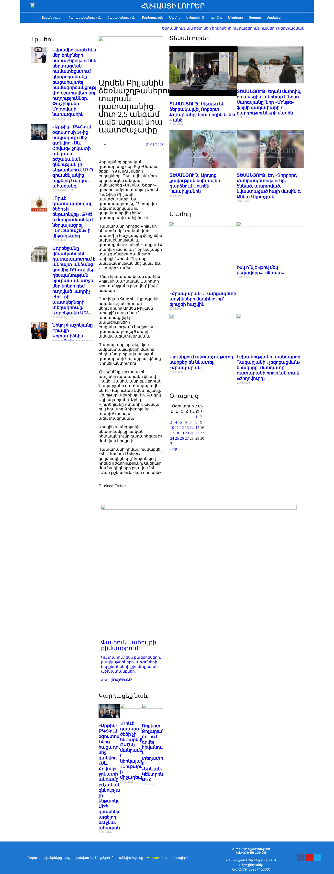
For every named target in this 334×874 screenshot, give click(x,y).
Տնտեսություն (152, 17)
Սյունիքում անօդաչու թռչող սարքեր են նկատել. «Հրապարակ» (201, 362)
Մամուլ (174, 17)
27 (187, 438)
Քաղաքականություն (84, 17)
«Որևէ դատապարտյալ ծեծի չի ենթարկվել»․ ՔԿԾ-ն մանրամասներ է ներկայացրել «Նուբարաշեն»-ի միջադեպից (139, 750)
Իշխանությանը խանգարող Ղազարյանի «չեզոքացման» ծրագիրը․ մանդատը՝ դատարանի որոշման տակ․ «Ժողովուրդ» (269, 367)
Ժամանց (274, 17)
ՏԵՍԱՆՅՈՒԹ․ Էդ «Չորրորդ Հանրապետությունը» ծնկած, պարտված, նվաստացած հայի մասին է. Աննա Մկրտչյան (269, 186)
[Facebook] (300, 857)
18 (177, 433)
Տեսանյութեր (52, 17)
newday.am (152, 858)
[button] (195, 17)
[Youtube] (309, 857)
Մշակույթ (235, 17)
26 (182, 438)
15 (197, 428)
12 (182, 428)
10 (172, 428)
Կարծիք (216, 17)
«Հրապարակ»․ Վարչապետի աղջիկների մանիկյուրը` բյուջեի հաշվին (202, 299)
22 (197, 433)
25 (177, 438)
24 (172, 438)
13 (187, 428)
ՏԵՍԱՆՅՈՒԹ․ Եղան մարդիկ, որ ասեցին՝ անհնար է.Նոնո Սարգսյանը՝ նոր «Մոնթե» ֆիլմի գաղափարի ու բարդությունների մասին (269, 102)
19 (182, 433)
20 (187, 433)
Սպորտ (255, 17)
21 (192, 433)
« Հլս (173, 449)
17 (172, 433)
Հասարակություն (121, 17)
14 (192, 428)
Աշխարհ (193, 17)
